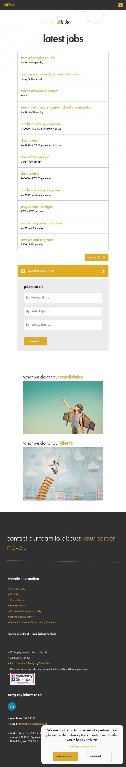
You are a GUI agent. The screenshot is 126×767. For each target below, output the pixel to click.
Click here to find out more (82, 746)
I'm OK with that (63, 756)
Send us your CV (41, 270)
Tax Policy (15, 594)
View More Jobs (93, 257)
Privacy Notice (17, 605)
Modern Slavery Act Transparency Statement (33, 622)
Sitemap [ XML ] (18, 588)
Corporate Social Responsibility (25, 611)
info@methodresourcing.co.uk (32, 723)
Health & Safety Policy (21, 616)
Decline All (95, 756)
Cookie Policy (17, 600)
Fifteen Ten (44, 663)
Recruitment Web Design (22, 663)
